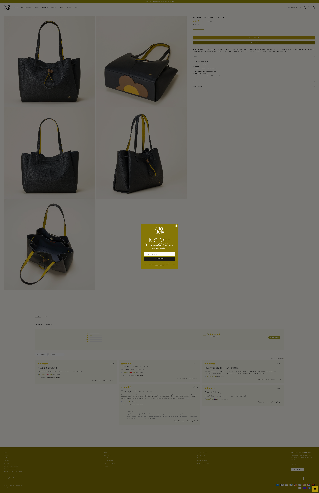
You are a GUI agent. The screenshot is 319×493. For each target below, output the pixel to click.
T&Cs (156, 265)
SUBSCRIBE (159, 259)
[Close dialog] (176, 226)
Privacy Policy (161, 265)
